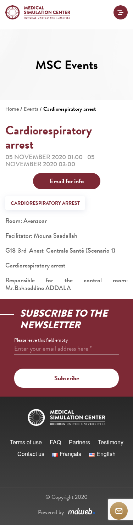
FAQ (55, 442)
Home (12, 108)
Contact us (30, 454)
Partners (79, 442)
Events (31, 108)
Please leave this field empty (41, 340)
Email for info (67, 181)
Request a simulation (119, 511)
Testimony (110, 442)
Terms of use (26, 442)
